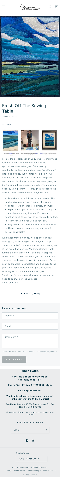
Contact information (31, 475)
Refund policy (19, 471)
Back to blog (32, 293)
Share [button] (8, 124)
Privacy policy (33, 471)
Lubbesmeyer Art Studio (28, 467)
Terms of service (48, 471)
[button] (3, 7)
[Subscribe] (46, 430)
